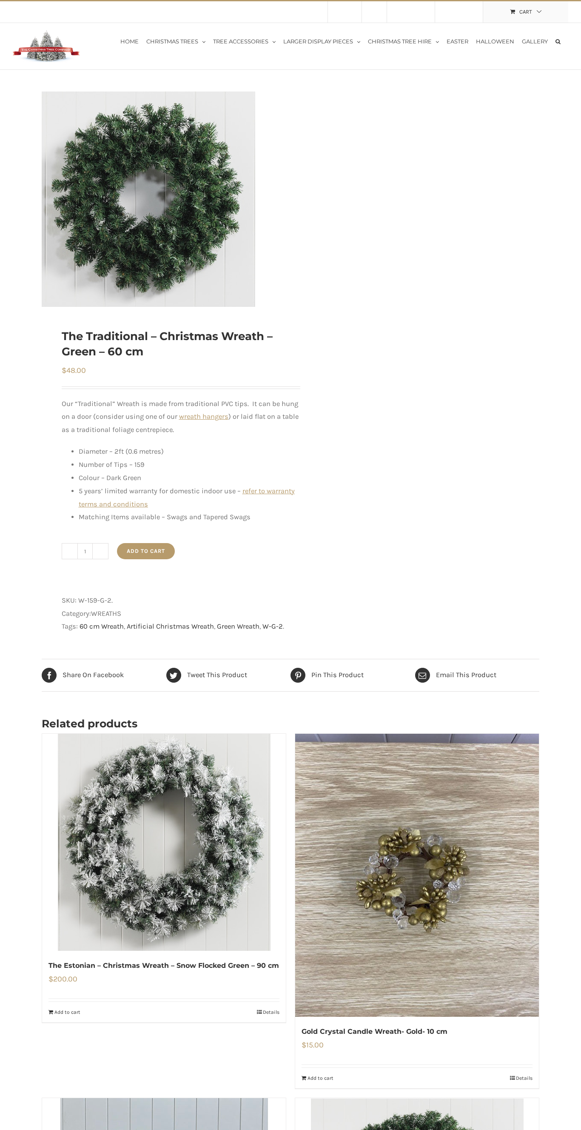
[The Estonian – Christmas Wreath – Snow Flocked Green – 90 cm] (164, 842)
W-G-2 (272, 626)
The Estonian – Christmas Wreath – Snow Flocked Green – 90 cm (163, 965)
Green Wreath (238, 626)
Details (271, 1012)
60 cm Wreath (102, 626)
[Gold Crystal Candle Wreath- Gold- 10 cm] (417, 875)
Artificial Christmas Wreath (170, 626)
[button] (558, 41)
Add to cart (146, 551)
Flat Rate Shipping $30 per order (92, 12)
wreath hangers (203, 416)
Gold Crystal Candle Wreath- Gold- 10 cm (374, 1031)
